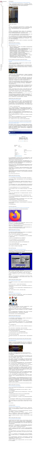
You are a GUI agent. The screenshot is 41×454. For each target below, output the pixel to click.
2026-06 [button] (2, 38)
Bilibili (1, 68)
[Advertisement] (20, 447)
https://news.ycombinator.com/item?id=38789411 (15, 316)
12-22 (2, 56)
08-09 (2, 28)
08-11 (2, 26)
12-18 (2, 60)
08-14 (2, 23)
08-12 (2, 25)
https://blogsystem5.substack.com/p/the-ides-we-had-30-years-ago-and (17, 249)
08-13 (2, 24)
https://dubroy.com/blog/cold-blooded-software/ (14, 406)
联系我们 (1, 65)
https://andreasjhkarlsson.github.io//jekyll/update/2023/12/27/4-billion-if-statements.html (19, 2)
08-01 (2, 36)
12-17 (2, 61)
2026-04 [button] (2, 40)
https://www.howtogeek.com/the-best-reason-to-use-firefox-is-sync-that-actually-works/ (19, 207)
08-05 (2, 32)
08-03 (2, 34)
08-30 (2, 8)
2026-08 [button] (2, 6)
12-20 (2, 58)
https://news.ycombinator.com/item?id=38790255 (15, 99)
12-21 (2, 57)
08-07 (2, 30)
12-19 (2, 59)
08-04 (2, 33)
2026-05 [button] (2, 39)
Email (1, 69)
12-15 (2, 63)
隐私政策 (1, 66)
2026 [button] (1, 5)
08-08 (2, 29)
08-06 (2, 31)
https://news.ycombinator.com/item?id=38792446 (15, 280)
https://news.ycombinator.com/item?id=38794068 (15, 176)
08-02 (2, 35)
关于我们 (1, 64)
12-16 (2, 62)
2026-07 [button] (2, 37)
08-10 (2, 27)
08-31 (2, 7)
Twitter (1, 67)
